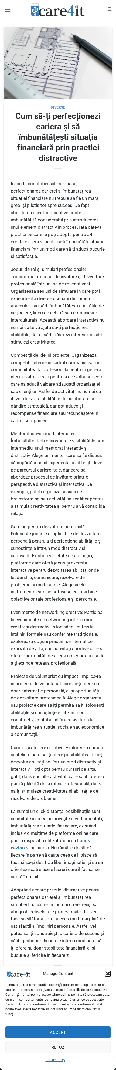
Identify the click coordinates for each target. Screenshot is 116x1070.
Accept (58, 1032)
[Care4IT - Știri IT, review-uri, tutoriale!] (58, 9)
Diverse (58, 107)
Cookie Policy (55, 1060)
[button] (108, 973)
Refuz (58, 1047)
